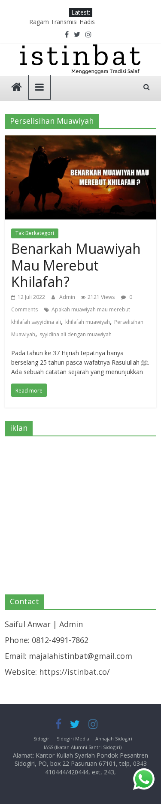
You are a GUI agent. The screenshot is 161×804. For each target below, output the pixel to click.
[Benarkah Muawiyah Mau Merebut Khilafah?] (80, 141)
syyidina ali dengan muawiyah (75, 334)
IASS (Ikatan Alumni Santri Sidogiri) (83, 747)
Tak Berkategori (34, 233)
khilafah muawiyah (87, 322)
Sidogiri (42, 738)
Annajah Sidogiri (113, 738)
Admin (67, 297)
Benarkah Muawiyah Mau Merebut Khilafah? (76, 265)
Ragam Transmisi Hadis (62, 22)
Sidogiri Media (73, 738)
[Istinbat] (16, 88)
